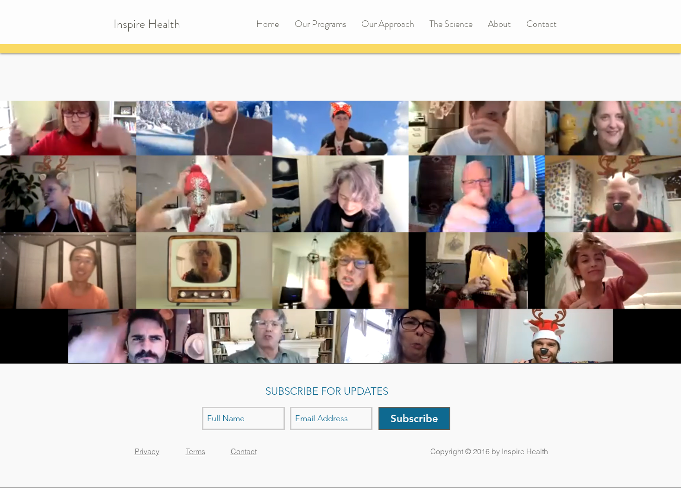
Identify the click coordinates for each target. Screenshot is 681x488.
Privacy (147, 451)
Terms (195, 451)
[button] (323, 23)
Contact (244, 451)
